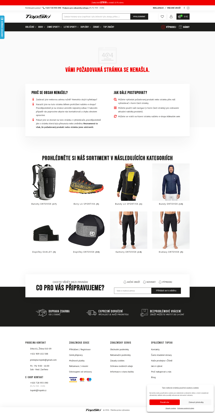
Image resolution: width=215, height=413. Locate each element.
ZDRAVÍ (96, 27)
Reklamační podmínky (120, 355)
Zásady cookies (170, 408)
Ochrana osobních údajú (185, 408)
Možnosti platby (76, 360)
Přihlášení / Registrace (79, 349)
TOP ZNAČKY (108, 27)
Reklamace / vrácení (78, 366)
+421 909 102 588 (39, 353)
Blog (153, 377)
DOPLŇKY (85, 27)
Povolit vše (164, 402)
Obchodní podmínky (119, 349)
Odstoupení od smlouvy (80, 371)
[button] (162, 16)
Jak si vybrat (156, 366)
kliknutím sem (173, 116)
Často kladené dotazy (161, 355)
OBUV (40, 27)
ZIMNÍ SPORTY (53, 27)
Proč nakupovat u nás (161, 371)
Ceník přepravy (76, 355)
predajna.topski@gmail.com (43, 359)
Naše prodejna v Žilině (161, 360)
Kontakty (155, 349)
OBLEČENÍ (29, 27)
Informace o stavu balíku (122, 371)
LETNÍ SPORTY (70, 27)
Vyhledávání (139, 16)
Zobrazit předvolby (196, 402)
